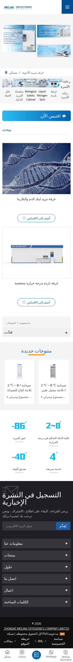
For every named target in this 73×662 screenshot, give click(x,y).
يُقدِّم (63, 526)
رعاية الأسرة (65, 95)
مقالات (8, 641)
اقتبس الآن (51, 115)
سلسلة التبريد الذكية (19, 95)
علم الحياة (8, 93)
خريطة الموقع (25, 641)
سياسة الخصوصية (58, 641)
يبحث (6, 130)
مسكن (13, 72)
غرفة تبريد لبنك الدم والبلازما (36, 199)
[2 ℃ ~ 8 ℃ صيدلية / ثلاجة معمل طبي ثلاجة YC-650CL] (54, 371)
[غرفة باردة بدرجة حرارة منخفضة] (36, 252)
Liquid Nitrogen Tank (42, 95)
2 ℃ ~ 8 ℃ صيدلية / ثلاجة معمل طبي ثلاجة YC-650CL (53, 387)
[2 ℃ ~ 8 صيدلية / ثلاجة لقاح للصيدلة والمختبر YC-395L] (19, 371)
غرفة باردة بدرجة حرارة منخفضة (36, 283)
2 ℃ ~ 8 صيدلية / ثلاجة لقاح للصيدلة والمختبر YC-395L (19, 387)
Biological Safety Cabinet (30, 95)
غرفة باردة (54, 93)
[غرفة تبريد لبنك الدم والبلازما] (36, 168)
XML (40, 641)
